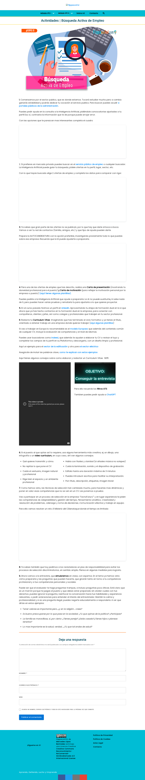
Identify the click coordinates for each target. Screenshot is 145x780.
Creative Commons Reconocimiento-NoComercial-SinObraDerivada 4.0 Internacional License (65, 753)
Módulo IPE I (45, 13)
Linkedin (65, 308)
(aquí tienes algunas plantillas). (55, 293)
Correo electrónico (29, 685)
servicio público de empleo (89, 164)
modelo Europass (79, 328)
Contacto (93, 13)
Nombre (23, 673)
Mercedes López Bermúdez (63, 742)
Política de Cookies (101, 739)
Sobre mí (81, 13)
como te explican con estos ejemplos (78, 352)
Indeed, (55, 337)
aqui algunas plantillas (101, 323)
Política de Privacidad (103, 735)
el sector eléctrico (89, 346)
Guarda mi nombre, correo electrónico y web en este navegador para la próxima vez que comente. (58, 709)
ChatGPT (111, 394)
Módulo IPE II (63, 13)
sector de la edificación (56, 346)
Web (21, 697)
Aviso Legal (98, 743)
